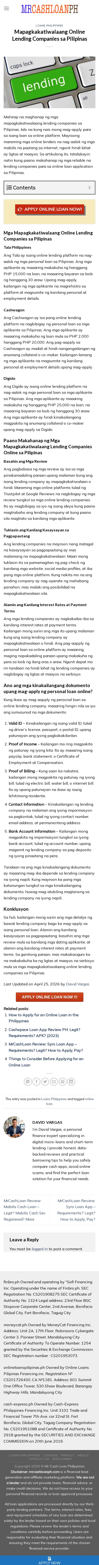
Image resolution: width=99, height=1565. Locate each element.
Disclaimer (61, 1459)
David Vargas (77, 984)
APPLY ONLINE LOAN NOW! (53, 209)
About (83, 1455)
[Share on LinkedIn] (71, 1082)
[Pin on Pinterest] (63, 1082)
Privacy (67, 1455)
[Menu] (6, 8)
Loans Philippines (49, 25)
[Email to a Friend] (54, 1082)
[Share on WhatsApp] (28, 1082)
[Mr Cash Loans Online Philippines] (49, 8)
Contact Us (39, 1459)
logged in (40, 1248)
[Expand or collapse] (90, 188)
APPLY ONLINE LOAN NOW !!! (49, 997)
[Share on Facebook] (36, 1082)
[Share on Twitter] (45, 1082)
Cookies (50, 1455)
